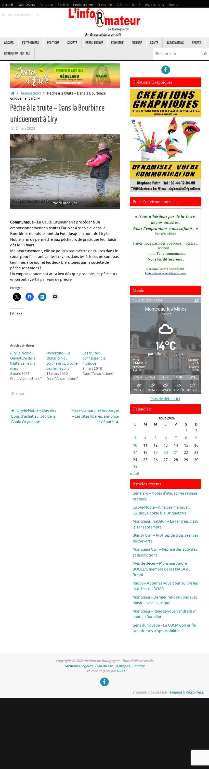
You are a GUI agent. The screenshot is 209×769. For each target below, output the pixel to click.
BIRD (121, 671)
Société (63, 5)
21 (176, 452)
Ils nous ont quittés (16, 15)
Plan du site (104, 666)
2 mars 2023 (25, 128)
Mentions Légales (79, 666)
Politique (46, 5)
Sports (173, 5)
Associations (154, 5)
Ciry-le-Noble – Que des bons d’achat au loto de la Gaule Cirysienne (33, 416)
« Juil (134, 473)
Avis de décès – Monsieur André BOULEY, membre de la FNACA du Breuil (162, 569)
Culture (121, 5)
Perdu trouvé (83, 5)
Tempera (175, 692)
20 (166, 452)
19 (155, 452)
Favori (20, 394)
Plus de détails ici (165, 398)
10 (135, 445)
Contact (138, 666)
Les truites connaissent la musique (94, 358)
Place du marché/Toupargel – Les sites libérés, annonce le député (95, 416)
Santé (136, 5)
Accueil (7, 5)
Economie (104, 5)
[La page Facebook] (165, 69)
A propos (123, 666)
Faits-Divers (26, 5)
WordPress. (195, 692)
